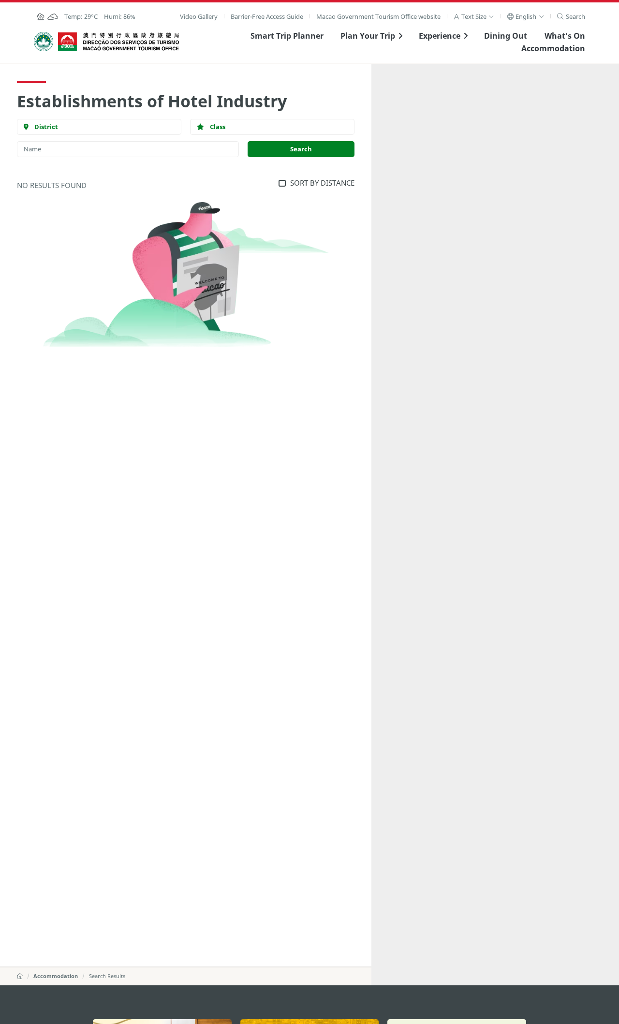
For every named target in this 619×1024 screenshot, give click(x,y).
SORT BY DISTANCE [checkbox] (322, 183)
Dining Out (505, 35)
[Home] (20, 976)
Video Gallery (199, 16)
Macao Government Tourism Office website (378, 16)
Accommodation (553, 48)
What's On (565, 35)
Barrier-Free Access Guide (267, 16)
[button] (474, 16)
